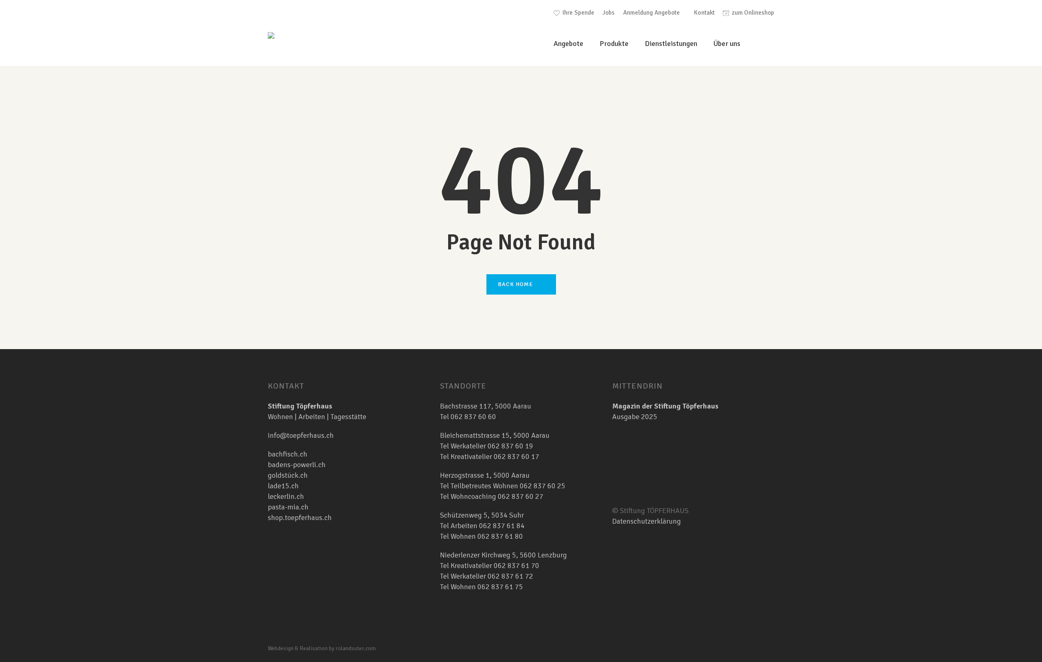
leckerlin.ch (286, 496)
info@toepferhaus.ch (301, 435)
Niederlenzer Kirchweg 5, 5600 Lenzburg (503, 555)
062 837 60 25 (542, 485)
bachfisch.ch (287, 454)
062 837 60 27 (520, 496)
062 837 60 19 (509, 445)
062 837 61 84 (502, 525)
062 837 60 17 (515, 456)
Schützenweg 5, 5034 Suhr (482, 515)
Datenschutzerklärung (646, 521)
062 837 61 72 (510, 576)
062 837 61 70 (516, 565)
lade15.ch (283, 485)
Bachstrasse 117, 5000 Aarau (485, 406)
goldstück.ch (288, 475)
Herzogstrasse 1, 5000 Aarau (485, 475)
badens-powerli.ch (297, 464)
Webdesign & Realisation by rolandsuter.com (322, 648)
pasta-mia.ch (288, 507)
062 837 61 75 (500, 586)
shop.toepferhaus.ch (300, 517)
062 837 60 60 (473, 416)
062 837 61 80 (500, 536)
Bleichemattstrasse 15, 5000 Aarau (494, 435)
